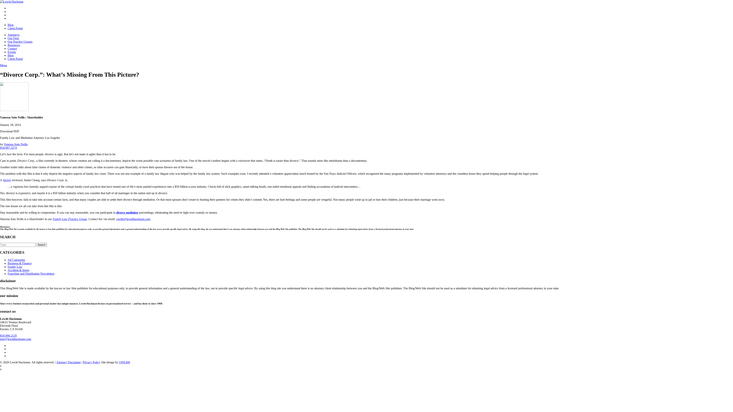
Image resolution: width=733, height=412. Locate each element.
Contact (12, 48)
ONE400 (124, 362)
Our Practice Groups (20, 41)
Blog (11, 25)
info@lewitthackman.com (15, 339)
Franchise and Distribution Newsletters (31, 273)
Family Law (15, 266)
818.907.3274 (8, 147)
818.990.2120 (8, 335)
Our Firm (13, 38)
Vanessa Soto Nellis (16, 144)
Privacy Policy (91, 362)
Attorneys (13, 34)
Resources (14, 45)
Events (12, 52)
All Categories (16, 260)
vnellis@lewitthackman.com (133, 219)
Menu (3, 65)
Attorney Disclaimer (68, 362)
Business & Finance (20, 263)
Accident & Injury (19, 270)
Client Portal (15, 28)
